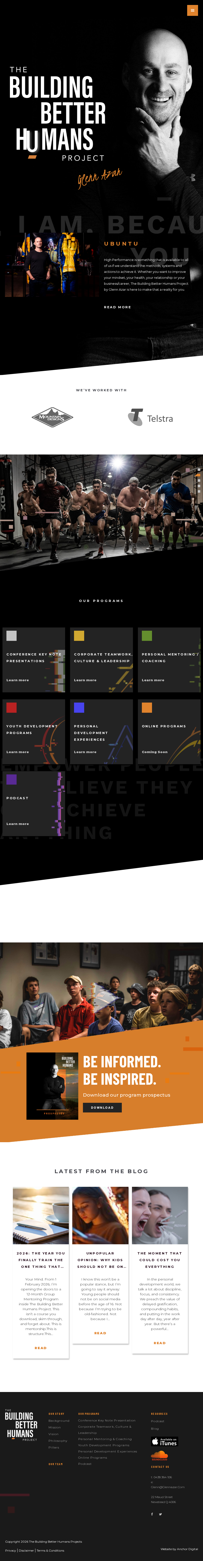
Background (59, 1420)
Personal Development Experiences (107, 1451)
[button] (102, 1000)
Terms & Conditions (50, 1550)
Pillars (54, 1447)
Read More (117, 307)
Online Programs (92, 1457)
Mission (55, 1427)
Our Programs (88, 1413)
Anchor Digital (187, 1549)
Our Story (56, 1413)
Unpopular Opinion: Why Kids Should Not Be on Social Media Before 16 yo (100, 1260)
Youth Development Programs (103, 1445)
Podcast (85, 1464)
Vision (54, 1434)
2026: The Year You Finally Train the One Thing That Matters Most (41, 1260)
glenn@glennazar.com (168, 1487)
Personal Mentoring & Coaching (105, 1439)
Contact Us (160, 1466)
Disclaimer (26, 1550)
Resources (159, 1413)
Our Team (56, 1464)
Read (41, 1348)
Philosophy (58, 1441)
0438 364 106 (163, 1477)
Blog (155, 1428)
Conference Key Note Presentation (107, 1420)
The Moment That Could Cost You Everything (159, 1260)
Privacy (10, 1550)
